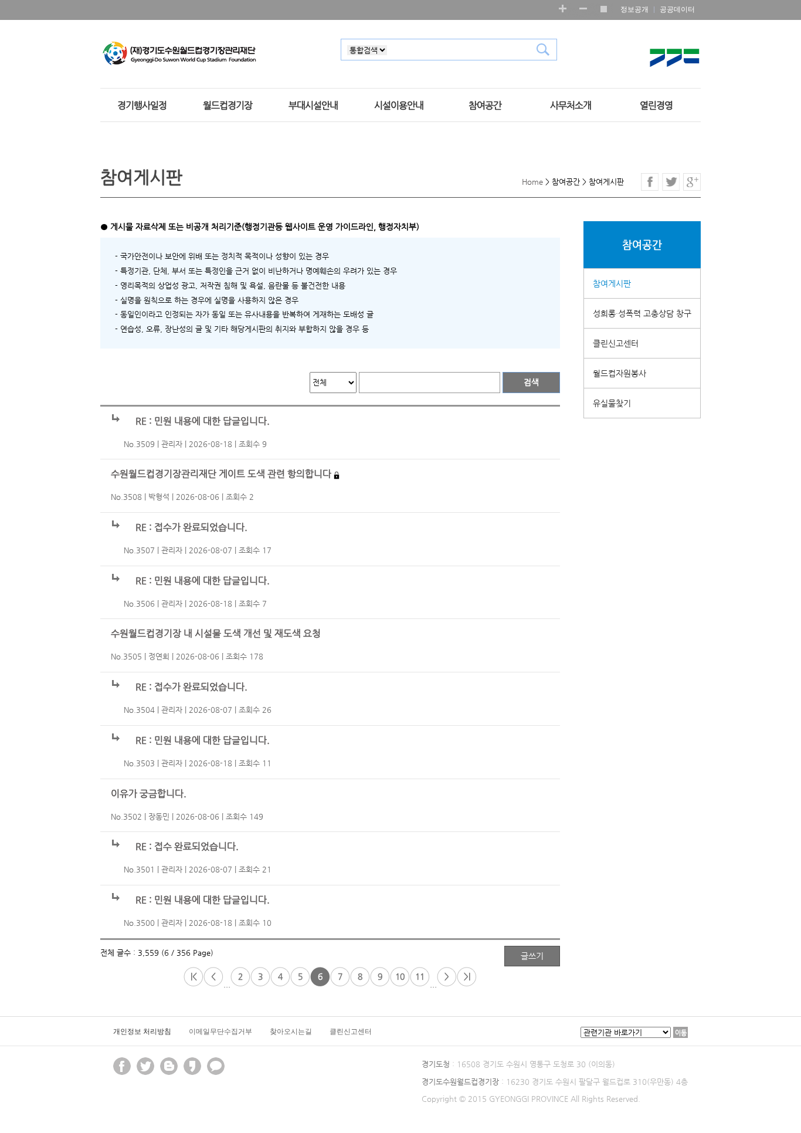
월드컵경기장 (227, 105)
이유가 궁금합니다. (148, 794)
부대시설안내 (313, 105)
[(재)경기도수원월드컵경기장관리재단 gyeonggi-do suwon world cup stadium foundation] (179, 54)
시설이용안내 (398, 105)
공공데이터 (677, 9)
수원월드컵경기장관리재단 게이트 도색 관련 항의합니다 (221, 474)
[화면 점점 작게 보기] (583, 8)
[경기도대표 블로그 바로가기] (169, 1066)
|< (194, 976)
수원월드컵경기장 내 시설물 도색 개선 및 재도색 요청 (216, 633)
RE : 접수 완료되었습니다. (187, 846)
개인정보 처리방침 (142, 1031)
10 (400, 976)
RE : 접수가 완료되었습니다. (191, 527)
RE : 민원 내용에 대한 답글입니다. (202, 421)
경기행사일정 (142, 105)
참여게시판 (612, 283)
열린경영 (656, 105)
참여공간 (485, 105)
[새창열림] (192, 1066)
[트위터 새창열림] (671, 182)
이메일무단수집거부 (220, 1031)
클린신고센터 (616, 343)
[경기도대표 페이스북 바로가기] (122, 1066)
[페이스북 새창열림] (650, 182)
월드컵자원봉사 (619, 373)
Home (532, 181)
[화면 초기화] (603, 8)
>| (467, 976)
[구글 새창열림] (692, 182)
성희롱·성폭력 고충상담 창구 (642, 313)
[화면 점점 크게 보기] (562, 8)
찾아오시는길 (291, 1031)
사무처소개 (570, 105)
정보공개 (634, 9)
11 (420, 976)
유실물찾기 (612, 403)
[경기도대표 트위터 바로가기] (145, 1066)
